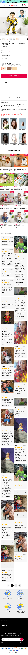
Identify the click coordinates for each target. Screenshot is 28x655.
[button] (3, 24)
